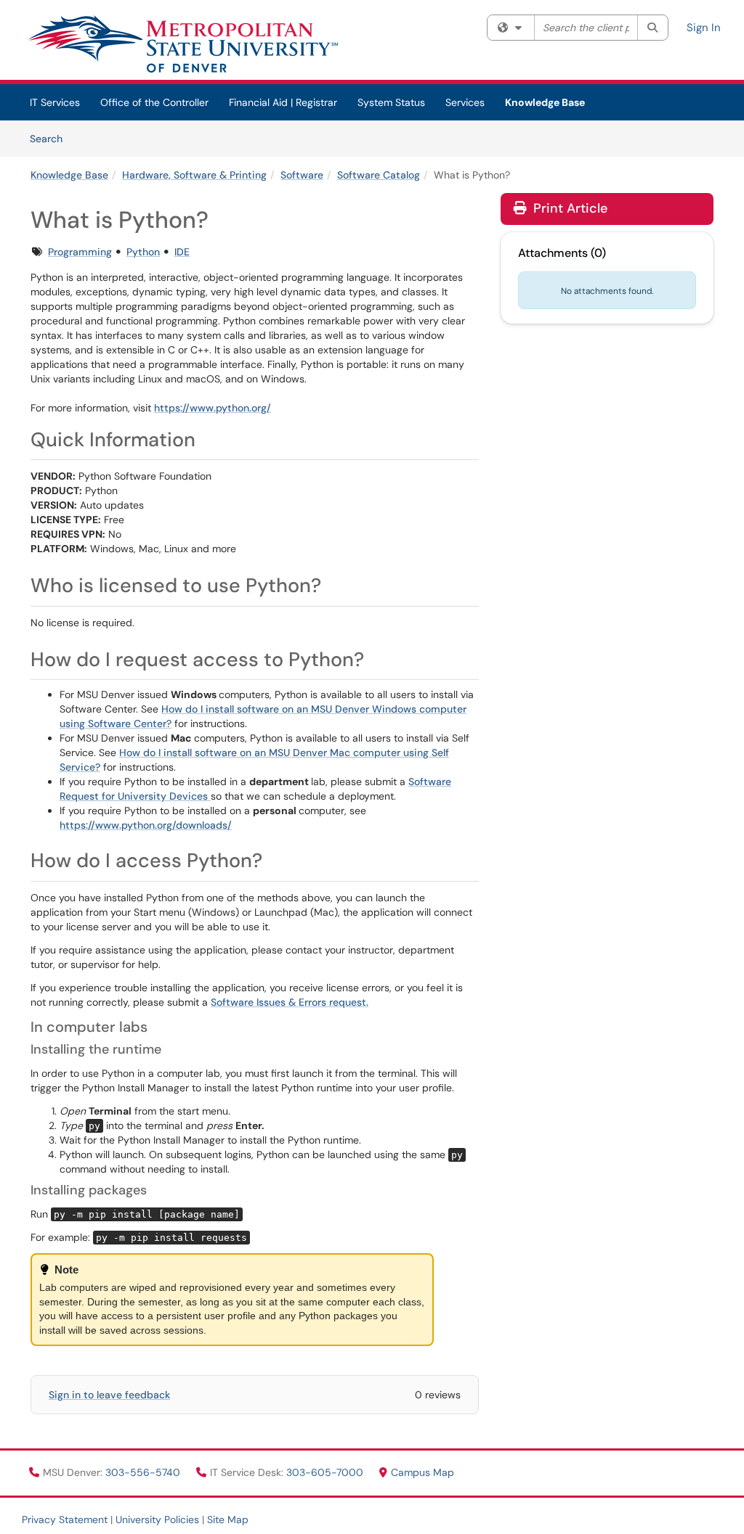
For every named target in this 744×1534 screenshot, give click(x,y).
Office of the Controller (154, 102)
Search (51, 138)
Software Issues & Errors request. (289, 1002)
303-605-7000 (326, 1472)
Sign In (704, 27)
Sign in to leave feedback (109, 1394)
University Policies (157, 1519)
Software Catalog (378, 174)
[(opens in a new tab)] (182, 44)
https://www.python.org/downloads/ (146, 825)
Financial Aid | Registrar (283, 102)
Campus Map (422, 1472)
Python (143, 251)
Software (301, 174)
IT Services (55, 102)
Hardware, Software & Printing (194, 174)
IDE (182, 251)
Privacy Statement (65, 1519)
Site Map (227, 1519)
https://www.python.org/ (212, 407)
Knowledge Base (545, 102)
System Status (391, 102)
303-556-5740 (144, 1472)
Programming (80, 251)
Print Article (568, 208)
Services (465, 102)
